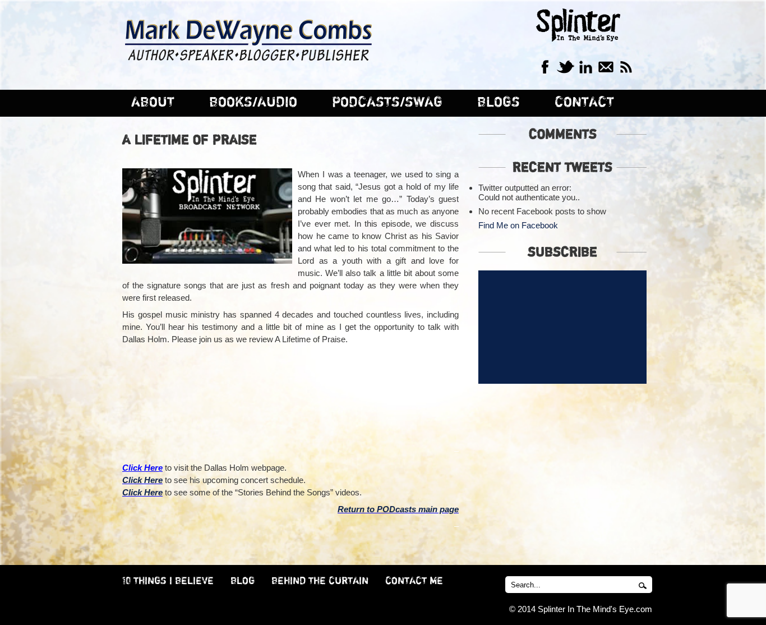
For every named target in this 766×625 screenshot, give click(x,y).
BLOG (242, 581)
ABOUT (152, 102)
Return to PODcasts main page (398, 509)
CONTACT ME (414, 581)
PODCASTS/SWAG (387, 102)
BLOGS (498, 102)
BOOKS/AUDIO (253, 102)
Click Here (142, 480)
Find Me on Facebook (518, 225)
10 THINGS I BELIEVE (168, 581)
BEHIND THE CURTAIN (319, 581)
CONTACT (584, 102)
